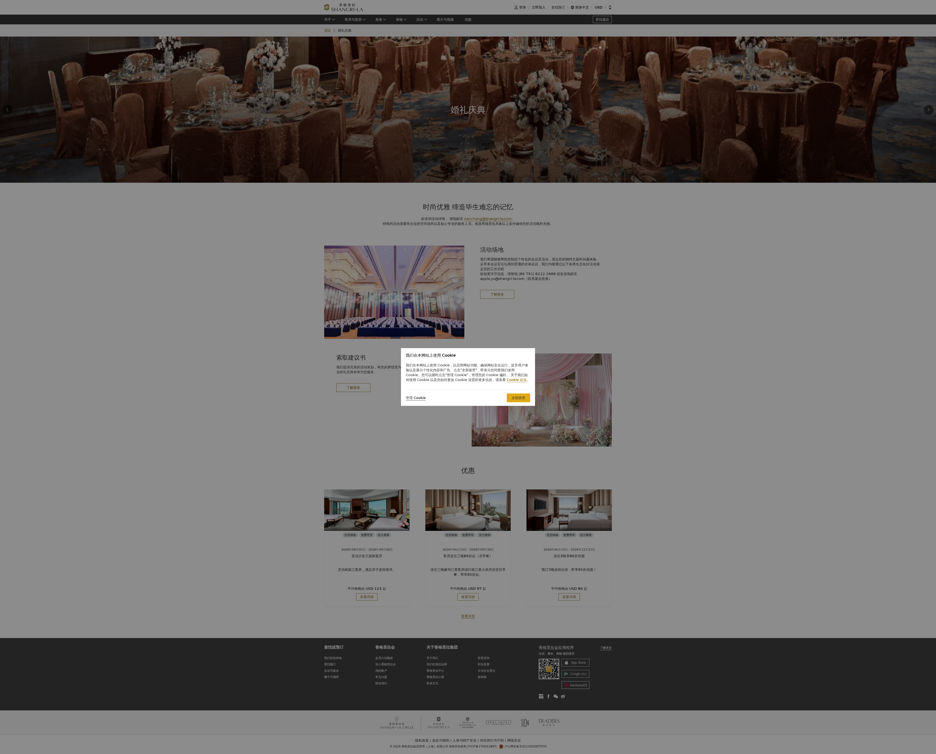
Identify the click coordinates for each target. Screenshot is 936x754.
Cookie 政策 (517, 380)
